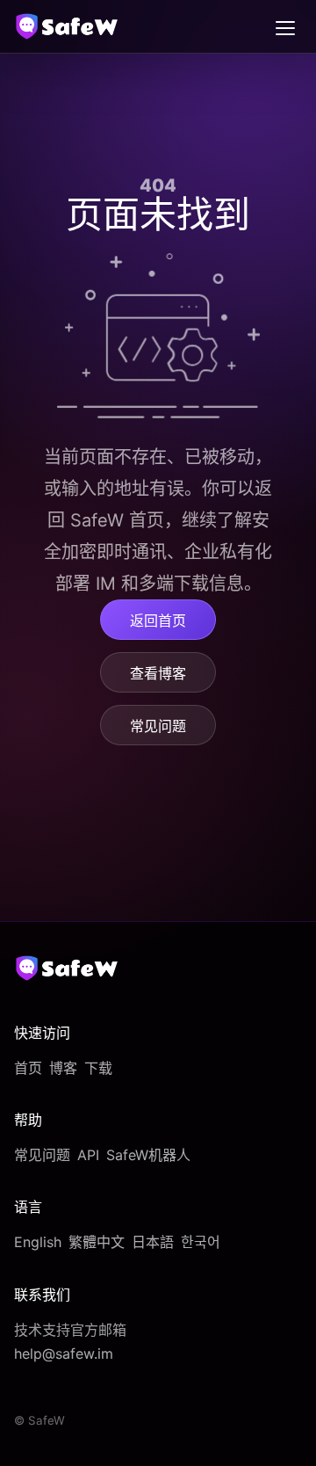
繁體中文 (96, 1242)
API (88, 1155)
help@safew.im (63, 1353)
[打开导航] (285, 26)
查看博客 (158, 673)
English (37, 1242)
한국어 (200, 1242)
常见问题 (158, 726)
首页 (28, 1068)
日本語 (153, 1242)
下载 (98, 1068)
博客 (63, 1068)
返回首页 (158, 620)
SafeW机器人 (148, 1155)
